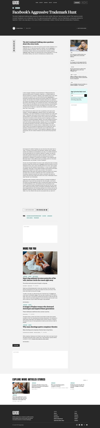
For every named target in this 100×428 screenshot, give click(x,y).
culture (44, 215)
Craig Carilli (25, 314)
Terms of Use (73, 98)
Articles (25, 276)
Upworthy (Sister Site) (59, 420)
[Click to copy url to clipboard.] (14, 50)
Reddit (52, 293)
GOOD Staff (30, 285)
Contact (56, 415)
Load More (16, 345)
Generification (50, 97)
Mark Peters (20, 28)
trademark (36, 217)
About (55, 413)
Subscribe (77, 2)
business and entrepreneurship (34, 215)
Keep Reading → (26, 302)
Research (72, 60)
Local (72, 82)
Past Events (35, 276)
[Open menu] (85, 2)
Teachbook (51, 48)
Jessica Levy (35, 112)
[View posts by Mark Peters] (13, 28)
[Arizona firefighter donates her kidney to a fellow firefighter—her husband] (79, 83)
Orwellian (42, 164)
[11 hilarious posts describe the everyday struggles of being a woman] (79, 386)
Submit (86, 96)
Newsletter (56, 416)
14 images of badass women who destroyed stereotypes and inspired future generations (38, 308)
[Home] (13, 8)
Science (46, 2)
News (37, 2)
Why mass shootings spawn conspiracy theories (40, 327)
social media (30, 217)
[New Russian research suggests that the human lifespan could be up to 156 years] (79, 61)
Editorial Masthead (58, 418)
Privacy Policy (78, 98)
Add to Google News (82, 28)
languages (49, 215)
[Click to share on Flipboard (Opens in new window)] (14, 47)
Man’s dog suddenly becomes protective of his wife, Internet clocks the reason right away (39, 279)
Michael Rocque (37, 332)
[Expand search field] (83, 2)
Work (71, 52)
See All (85, 380)
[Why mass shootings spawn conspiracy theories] (59, 385)
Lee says (26, 168)
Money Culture (74, 74)
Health (50, 2)
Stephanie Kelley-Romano (28, 332)
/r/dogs (36, 295)
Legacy (29, 276)
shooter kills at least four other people (40, 339)
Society (41, 2)
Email (72, 93)
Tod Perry (25, 285)
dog (39, 291)
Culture (55, 2)
